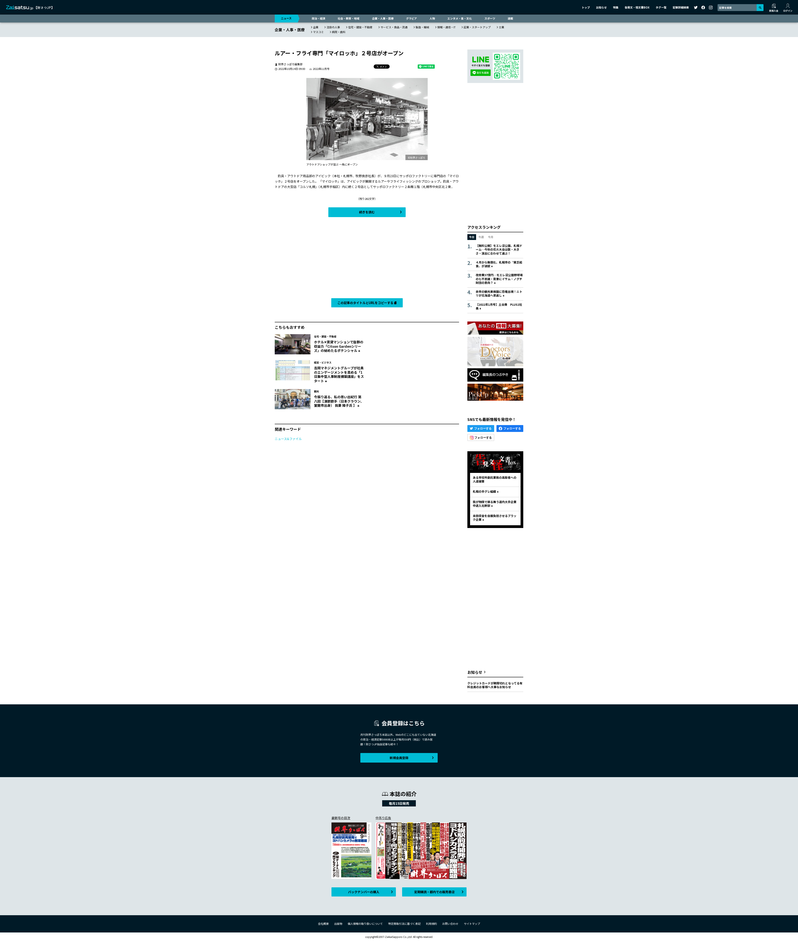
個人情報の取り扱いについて (365, 924)
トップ (586, 7)
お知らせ (601, 7)
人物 (432, 18)
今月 (490, 237)
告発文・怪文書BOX (637, 7)
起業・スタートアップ (477, 27)
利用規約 (431, 924)
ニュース (286, 18)
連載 (510, 18)
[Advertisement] (367, 259)
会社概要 (323, 924)
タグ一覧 (661, 7)
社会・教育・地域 (348, 18)
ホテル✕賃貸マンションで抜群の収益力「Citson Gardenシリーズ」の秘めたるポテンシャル (338, 346)
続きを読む (367, 212)
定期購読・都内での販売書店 (434, 892)
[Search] (760, 7)
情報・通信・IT (446, 27)
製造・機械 (422, 27)
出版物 (338, 924)
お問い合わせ (450, 924)
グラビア (411, 18)
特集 (615, 7)
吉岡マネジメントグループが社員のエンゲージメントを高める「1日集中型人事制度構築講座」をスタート (339, 374)
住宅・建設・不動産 (360, 27)
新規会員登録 (399, 758)
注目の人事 (333, 27)
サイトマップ (472, 924)
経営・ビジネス (322, 362)
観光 (316, 391)
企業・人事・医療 (383, 18)
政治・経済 (318, 18)
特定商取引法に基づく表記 (404, 924)
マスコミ (318, 32)
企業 (315, 27)
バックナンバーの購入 (363, 892)
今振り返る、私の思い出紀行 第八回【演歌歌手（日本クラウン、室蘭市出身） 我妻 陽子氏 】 (339, 401)
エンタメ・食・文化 (459, 18)
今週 (481, 237)
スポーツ (489, 18)
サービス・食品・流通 (394, 27)
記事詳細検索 (681, 7)
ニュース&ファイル (288, 438)
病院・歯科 (338, 32)
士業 (501, 27)
